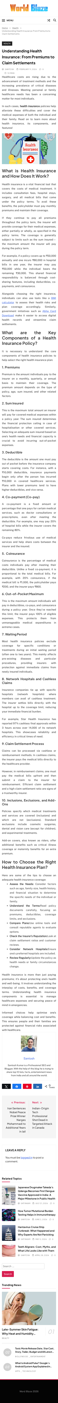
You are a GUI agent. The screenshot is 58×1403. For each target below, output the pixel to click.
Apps (17, 1371)
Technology (29, 1371)
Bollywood (21, 1356)
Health (7, 43)
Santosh (9, 69)
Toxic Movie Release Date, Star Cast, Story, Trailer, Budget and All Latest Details (34, 1352)
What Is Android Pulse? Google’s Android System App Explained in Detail (32, 1366)
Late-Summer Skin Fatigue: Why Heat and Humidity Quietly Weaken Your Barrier (20, 1334)
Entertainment (38, 1356)
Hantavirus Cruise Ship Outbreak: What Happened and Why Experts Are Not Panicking (36, 1230)
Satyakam (25, 1203)
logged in (26, 1157)
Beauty (5, 1338)
